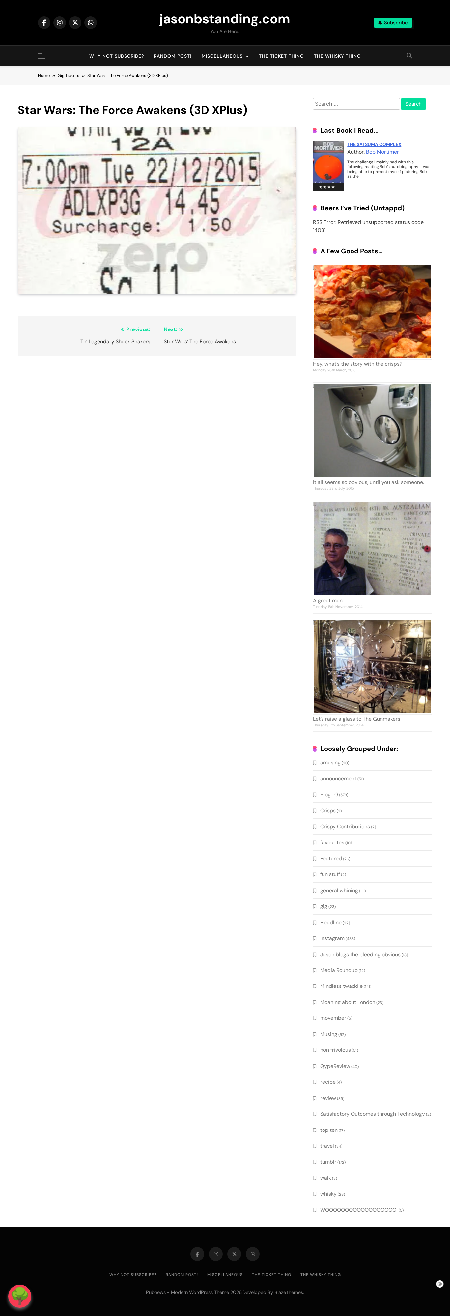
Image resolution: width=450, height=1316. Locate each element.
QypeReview (335, 1066)
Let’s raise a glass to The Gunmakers (356, 718)
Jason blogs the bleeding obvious (360, 954)
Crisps (328, 810)
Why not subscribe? (116, 56)
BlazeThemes (288, 1292)
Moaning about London (347, 1002)
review (328, 1098)
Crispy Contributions (345, 826)
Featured (331, 858)
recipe (328, 1081)
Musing (328, 1034)
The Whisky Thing (337, 56)
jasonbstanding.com (224, 18)
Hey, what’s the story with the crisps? (357, 363)
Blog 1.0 (329, 794)
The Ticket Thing (281, 56)
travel (327, 1145)
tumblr (328, 1162)
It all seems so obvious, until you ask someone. (368, 482)
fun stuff (330, 874)
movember (333, 1018)
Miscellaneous (222, 56)
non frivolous (335, 1049)
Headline (331, 922)
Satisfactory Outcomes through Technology (372, 1113)
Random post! (173, 56)
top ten (329, 1130)
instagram (332, 938)
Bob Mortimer (382, 151)
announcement (338, 778)
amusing (330, 762)
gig (323, 906)
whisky (328, 1193)
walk (325, 1177)
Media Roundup (339, 970)
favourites (332, 842)
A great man (328, 600)
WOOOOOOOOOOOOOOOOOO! (359, 1209)
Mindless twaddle (341, 986)
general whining (339, 890)
